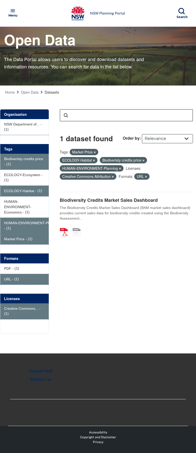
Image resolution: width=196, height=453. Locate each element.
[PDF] (65, 226)
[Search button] (66, 115)
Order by (131, 138)
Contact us (40, 379)
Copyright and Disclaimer (98, 437)
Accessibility (98, 432)
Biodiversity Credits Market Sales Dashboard (109, 200)
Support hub (41, 371)
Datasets (52, 92)
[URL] (78, 226)
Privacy (98, 442)
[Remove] (95, 152)
